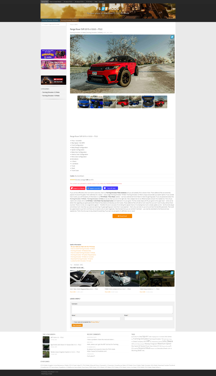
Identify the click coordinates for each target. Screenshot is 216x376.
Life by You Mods (131, 367)
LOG (135, 344)
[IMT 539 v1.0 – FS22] (46, 339)
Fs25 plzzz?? (91, 356)
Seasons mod (154, 348)
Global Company (138, 341)
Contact (50, 374)
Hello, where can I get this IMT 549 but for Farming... (103, 344)
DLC (132, 339)
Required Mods (144, 348)
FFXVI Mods (140, 367)
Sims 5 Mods (136, 365)
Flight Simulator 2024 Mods (149, 365)
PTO (132, 348)
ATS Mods (129, 365)
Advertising (44, 374)
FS (132, 341)
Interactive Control (157, 341)
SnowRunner (45, 367)
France (170, 339)
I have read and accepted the (87, 322)
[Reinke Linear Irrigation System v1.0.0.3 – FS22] (46, 354)
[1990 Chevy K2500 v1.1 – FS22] (157, 278)
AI (133, 336)
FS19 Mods (44, 372)
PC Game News (54, 367)
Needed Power (145, 346)
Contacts (101, 1)
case (150, 336)
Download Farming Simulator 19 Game (82, 259)
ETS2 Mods (122, 367)
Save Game (85, 367)
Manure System (141, 344)
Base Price (137, 336)
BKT (147, 336)
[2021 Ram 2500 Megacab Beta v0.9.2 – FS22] (87, 278)
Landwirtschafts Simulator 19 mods (81, 261)
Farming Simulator (141, 339)
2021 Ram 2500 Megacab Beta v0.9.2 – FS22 (84, 289)
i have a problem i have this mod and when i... (101, 339)
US (171, 348)
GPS (145, 341)
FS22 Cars (74, 24)
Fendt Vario (166, 339)
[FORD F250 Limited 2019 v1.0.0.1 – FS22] (122, 278)
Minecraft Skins (94, 365)
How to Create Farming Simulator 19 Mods (83, 253)
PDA (160, 346)
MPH (81, 264)
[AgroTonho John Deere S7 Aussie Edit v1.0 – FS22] (46, 347)
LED (132, 344)
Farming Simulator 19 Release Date (81, 251)
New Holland (153, 346)
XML (143, 350)
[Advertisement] (122, 122)
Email (126, 315)
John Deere (167, 341)
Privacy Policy (95, 322)
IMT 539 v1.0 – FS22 (57, 337)
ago (132, 336)
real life (136, 348)
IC (150, 341)
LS (136, 344)
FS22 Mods (86, 365)
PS (170, 346)
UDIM (169, 348)
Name (74, 315)
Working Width (136, 350)
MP (139, 346)
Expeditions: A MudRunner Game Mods (70, 367)
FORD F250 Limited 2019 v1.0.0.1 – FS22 (118, 289)
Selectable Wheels (162, 348)
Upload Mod (44, 1)
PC (158, 346)
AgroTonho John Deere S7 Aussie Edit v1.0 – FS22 (66, 345)
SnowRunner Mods (120, 365)
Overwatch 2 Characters (107, 365)
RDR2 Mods (92, 367)
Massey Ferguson (151, 344)
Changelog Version (155, 336)
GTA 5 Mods (115, 367)
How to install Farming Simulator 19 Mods (83, 248)
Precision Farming (166, 346)
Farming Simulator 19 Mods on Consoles (82, 257)
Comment (74, 304)
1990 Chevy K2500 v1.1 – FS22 (149, 289)
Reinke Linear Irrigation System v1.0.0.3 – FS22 (65, 352)
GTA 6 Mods (43, 365)
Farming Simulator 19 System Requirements (83, 255)
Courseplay (161, 336)
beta (140, 336)
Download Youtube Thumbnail (166, 365)
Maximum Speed (164, 344)
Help (96, 1)
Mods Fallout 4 (156, 367)
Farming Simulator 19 (156, 339)
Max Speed (76, 264)
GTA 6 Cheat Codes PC (75, 365)
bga (144, 336)
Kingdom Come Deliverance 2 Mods (58, 365)
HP (148, 341)
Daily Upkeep (168, 336)
